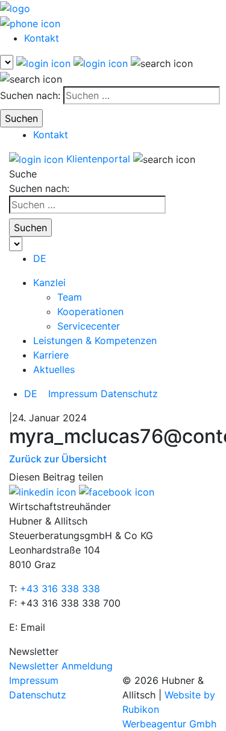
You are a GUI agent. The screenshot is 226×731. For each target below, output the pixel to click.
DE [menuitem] (30, 394)
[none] (36, 393)
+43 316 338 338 (60, 589)
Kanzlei (49, 282)
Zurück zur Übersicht (58, 459)
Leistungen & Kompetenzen (95, 340)
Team (69, 297)
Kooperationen (90, 311)
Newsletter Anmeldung (61, 666)
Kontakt (41, 38)
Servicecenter (88, 326)
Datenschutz (129, 394)
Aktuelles (54, 369)
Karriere (51, 355)
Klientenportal (98, 159)
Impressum (73, 394)
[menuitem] (39, 258)
